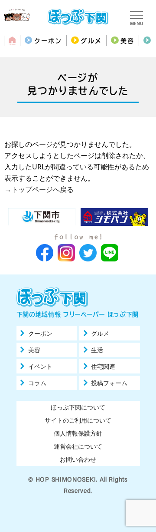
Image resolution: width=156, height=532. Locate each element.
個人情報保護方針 (78, 433)
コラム (37, 383)
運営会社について (78, 446)
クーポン (48, 41)
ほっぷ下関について (78, 407)
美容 (127, 41)
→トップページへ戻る (39, 189)
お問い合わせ (78, 459)
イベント (40, 366)
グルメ (91, 41)
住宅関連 (103, 366)
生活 (97, 350)
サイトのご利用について (78, 420)
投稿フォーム (109, 383)
